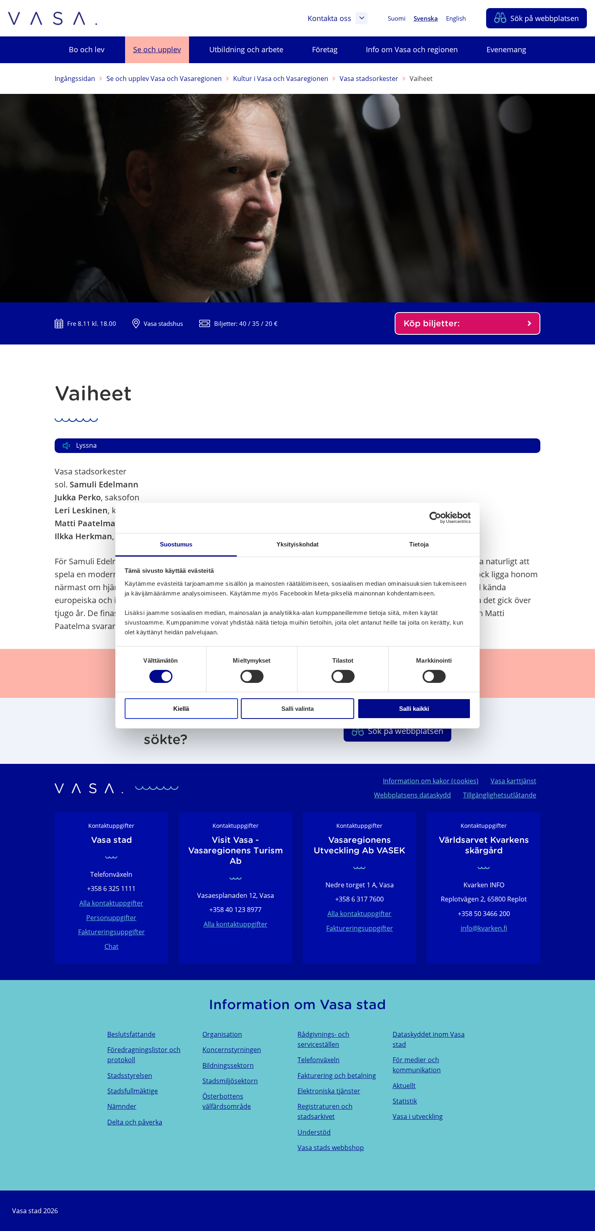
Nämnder (121, 1106)
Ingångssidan (75, 78)
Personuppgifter (111, 917)
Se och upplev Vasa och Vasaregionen (164, 78)
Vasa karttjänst (513, 780)
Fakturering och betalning (337, 1075)
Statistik (405, 1101)
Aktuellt (404, 1085)
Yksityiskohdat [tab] (297, 543)
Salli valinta (297, 708)
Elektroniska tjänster (329, 1090)
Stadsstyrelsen (129, 1075)
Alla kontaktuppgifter (111, 903)
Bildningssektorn (228, 1065)
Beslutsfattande (131, 1034)
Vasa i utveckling (418, 1116)
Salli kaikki (414, 708)
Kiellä (181, 708)
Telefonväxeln (319, 1059)
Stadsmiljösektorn (230, 1080)
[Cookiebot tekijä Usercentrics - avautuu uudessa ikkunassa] (435, 518)
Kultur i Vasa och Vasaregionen (280, 78)
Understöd (314, 1132)
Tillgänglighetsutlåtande (499, 795)
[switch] (252, 676)
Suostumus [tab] (176, 543)
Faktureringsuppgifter (111, 931)
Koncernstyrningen (231, 1049)
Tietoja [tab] (419, 543)
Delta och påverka (134, 1122)
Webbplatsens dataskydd (412, 795)
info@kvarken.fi (484, 928)
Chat (111, 946)
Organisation (222, 1034)
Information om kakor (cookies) (430, 780)
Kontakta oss (329, 18)
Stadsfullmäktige (132, 1090)
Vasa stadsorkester (369, 78)
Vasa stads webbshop (331, 1147)
